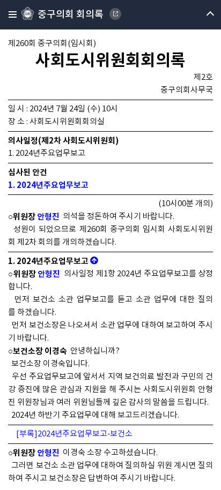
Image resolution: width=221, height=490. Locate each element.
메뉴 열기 (201, 14)
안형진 (48, 217)
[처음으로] (94, 261)
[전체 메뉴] (9, 15)
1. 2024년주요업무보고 (48, 185)
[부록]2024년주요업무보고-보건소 (74, 434)
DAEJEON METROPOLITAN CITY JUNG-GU (115, 14)
